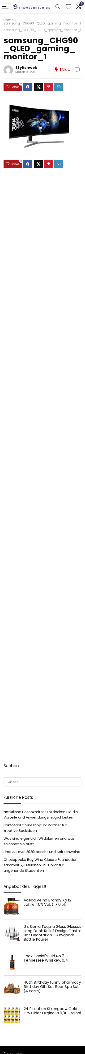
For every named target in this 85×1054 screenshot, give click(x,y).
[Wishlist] (68, 7)
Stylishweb (26, 67)
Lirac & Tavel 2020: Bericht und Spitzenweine (42, 851)
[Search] (58, 6)
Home (9, 20)
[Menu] (5, 6)
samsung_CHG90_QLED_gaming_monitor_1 (42, 23)
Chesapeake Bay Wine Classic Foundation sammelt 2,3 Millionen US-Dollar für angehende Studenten (40, 865)
